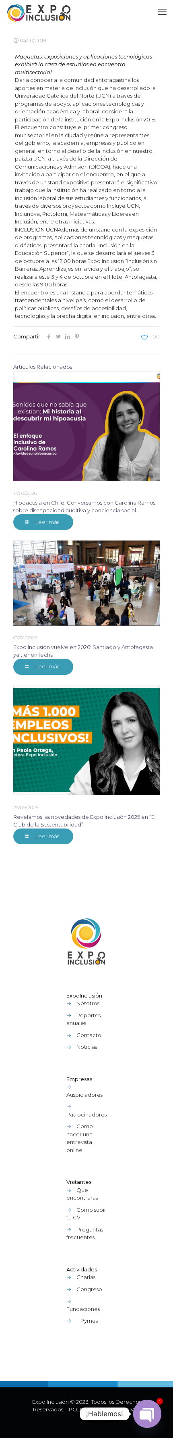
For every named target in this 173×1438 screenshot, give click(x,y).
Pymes (89, 1320)
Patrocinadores (86, 1114)
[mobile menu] (162, 12)
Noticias (86, 1047)
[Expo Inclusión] (39, 12)
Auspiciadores (84, 1095)
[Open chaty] (147, 1414)
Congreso (89, 1289)
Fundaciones (83, 1309)
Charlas (85, 1277)
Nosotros (87, 1003)
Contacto (88, 1035)
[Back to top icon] (156, 1421)
